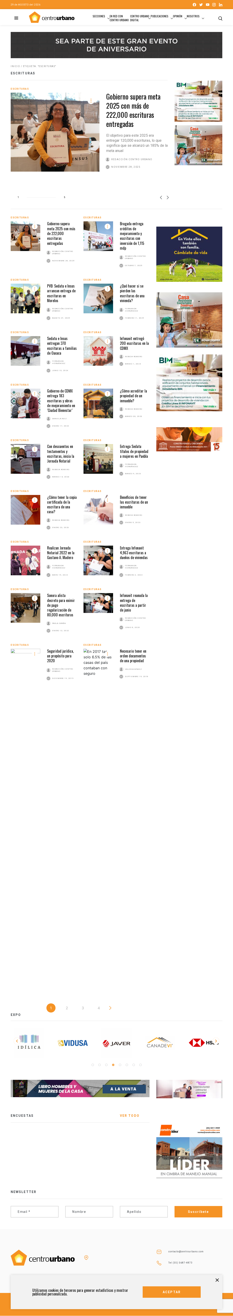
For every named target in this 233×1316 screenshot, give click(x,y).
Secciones (99, 16)
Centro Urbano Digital (139, 18)
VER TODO (129, 1115)
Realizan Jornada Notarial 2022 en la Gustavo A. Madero (60, 552)
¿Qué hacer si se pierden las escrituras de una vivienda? (132, 293)
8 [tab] (140, 1065)
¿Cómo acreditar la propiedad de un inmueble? (133, 395)
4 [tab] (113, 1065)
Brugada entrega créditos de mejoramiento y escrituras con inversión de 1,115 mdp (132, 236)
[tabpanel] (29, 1043)
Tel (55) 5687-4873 (180, 1262)
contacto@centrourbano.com (186, 1251)
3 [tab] (106, 1065)
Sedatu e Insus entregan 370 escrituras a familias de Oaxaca (62, 346)
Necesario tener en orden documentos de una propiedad (133, 656)
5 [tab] (120, 1065)
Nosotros (193, 16)
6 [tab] (126, 1065)
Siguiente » (110, 1008)
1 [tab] (92, 1065)
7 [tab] (133, 1065)
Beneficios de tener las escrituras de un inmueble (134, 502)
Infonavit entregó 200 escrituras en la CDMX (134, 343)
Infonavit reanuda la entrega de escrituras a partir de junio (134, 603)
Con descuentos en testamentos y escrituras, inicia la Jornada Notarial (60, 454)
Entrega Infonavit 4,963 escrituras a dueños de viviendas (134, 552)
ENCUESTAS (22, 1115)
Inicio (15, 66)
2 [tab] (99, 1065)
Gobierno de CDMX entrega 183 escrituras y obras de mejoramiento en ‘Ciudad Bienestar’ (61, 400)
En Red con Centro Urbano (119, 18)
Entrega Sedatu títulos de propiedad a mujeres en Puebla (134, 451)
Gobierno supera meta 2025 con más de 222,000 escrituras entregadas (133, 110)
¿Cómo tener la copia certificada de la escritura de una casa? (62, 504)
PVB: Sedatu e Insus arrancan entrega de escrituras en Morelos (61, 293)
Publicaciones (159, 16)
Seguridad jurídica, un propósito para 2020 (60, 656)
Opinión (177, 16)
